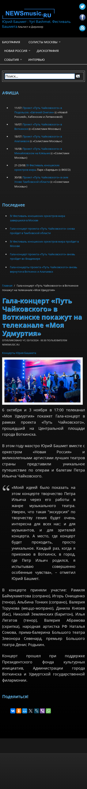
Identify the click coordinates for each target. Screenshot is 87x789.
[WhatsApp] (48, 710)
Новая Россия (15, 51)
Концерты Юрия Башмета (19, 353)
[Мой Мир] (24, 710)
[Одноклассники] (18, 710)
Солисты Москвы (43, 42)
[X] (30, 710)
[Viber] (42, 710)
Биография (11, 42)
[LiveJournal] (36, 710)
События (11, 60)
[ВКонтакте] (12, 710)
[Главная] (43, 13)
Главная (7, 285)
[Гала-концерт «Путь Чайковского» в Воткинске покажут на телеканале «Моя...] (42, 381)
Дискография (48, 51)
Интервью (36, 60)
